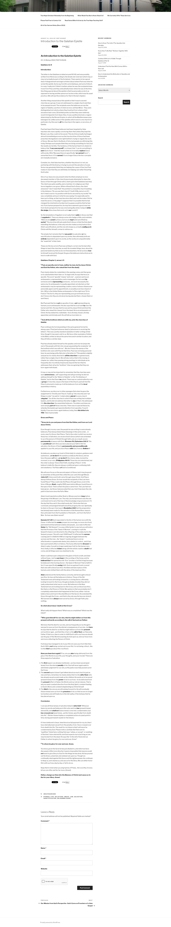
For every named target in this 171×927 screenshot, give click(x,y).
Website (44, 869)
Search (100, 98)
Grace (66, 796)
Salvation (78, 796)
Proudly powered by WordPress (50, 922)
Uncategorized (50, 794)
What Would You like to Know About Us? (91, 15)
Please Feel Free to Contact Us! (51, 20)
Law (71, 796)
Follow (67, 46)
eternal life (49, 796)
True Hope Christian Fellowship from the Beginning (57, 15)
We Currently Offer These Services (118, 15)
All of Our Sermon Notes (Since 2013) (53, 25)
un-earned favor (64, 798)
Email (43, 858)
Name (43, 848)
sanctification (50, 798)
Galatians (59, 796)
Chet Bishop (61, 38)
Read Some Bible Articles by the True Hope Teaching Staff (84, 20)
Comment (45, 821)
